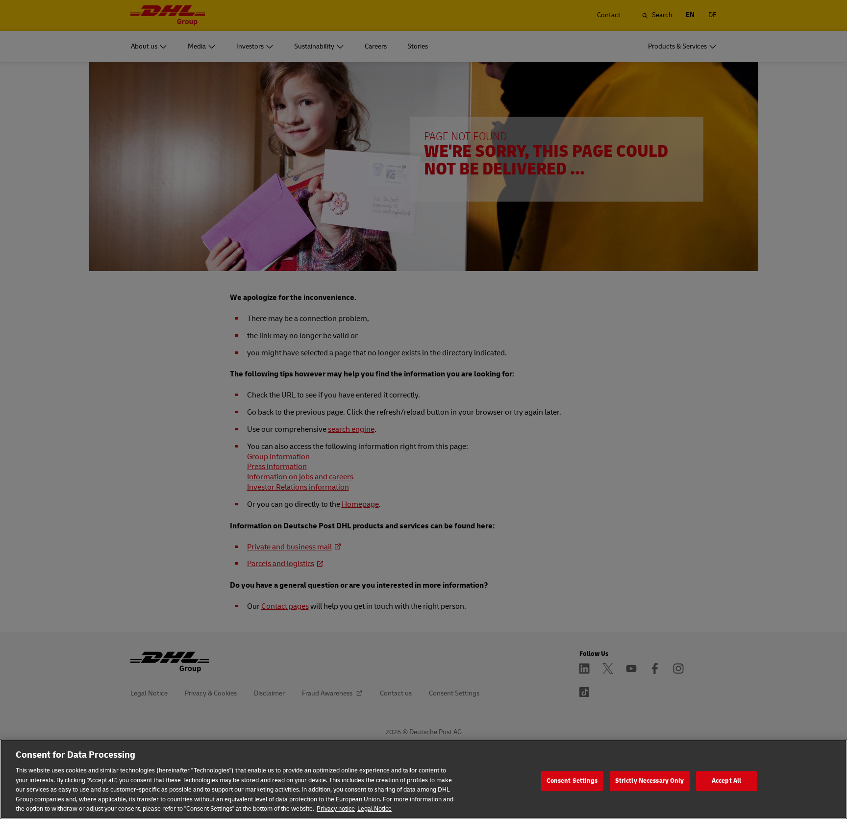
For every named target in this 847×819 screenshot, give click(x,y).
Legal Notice (374, 809)
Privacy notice (336, 809)
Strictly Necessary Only (649, 781)
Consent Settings (572, 781)
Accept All (726, 781)
